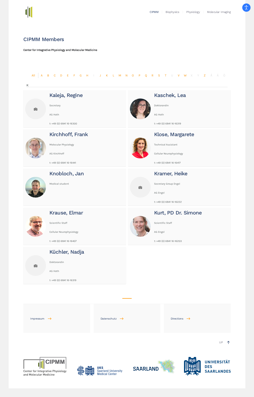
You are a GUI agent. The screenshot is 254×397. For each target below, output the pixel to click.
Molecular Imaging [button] (219, 12)
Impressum (37, 318)
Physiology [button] (193, 12)
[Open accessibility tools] (246, 7)
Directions (177, 318)
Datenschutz (109, 318)
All (33, 75)
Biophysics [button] (172, 12)
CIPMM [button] (154, 12)
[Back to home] (28, 12)
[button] (228, 342)
